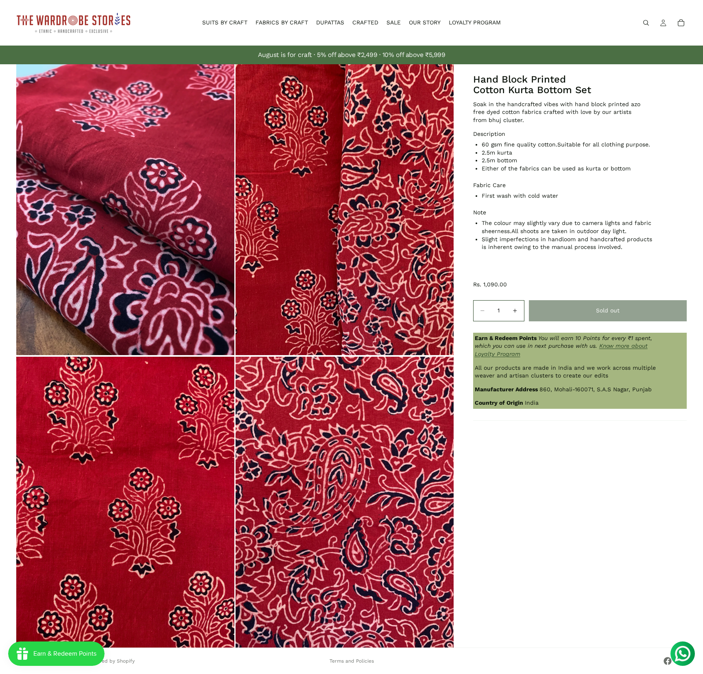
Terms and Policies (352, 661)
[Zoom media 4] (345, 502)
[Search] (646, 23)
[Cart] (681, 23)
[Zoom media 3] (125, 502)
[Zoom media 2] (345, 209)
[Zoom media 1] (125, 209)
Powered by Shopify (111, 661)
